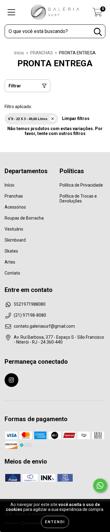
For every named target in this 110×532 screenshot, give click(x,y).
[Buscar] (98, 32)
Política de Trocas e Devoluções (78, 198)
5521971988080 (30, 304)
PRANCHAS (41, 52)
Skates (11, 251)
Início (19, 52)
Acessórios (15, 207)
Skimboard (15, 240)
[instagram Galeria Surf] (11, 380)
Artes (10, 262)
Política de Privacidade (81, 185)
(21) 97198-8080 (30, 315)
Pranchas (14, 196)
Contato (12, 273)
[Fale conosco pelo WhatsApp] (100, 485)
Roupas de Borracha (24, 218)
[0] (97, 14)
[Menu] (11, 12)
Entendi (55, 522)
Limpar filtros (76, 118)
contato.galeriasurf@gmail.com (44, 326)
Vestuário (14, 229)
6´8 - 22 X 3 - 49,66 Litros (27, 119)
